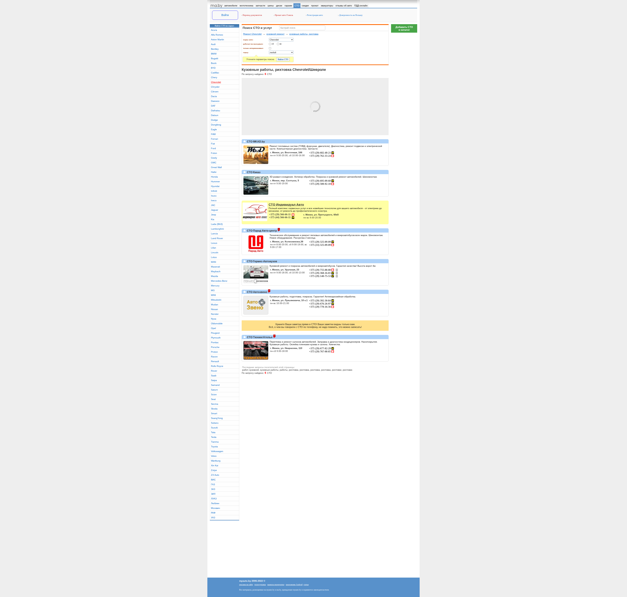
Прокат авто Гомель (283, 15)
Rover (214, 370)
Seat (213, 399)
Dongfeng (216, 124)
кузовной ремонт (275, 34)
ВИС (213, 479)
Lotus (214, 257)
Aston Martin (217, 39)
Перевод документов (252, 15)
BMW (214, 53)
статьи (306, 584)
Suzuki (214, 427)
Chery (214, 77)
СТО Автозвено (256, 292)
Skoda (214, 408)
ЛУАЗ (214, 498)
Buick (214, 63)
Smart (214, 413)
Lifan (213, 247)
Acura (214, 30)
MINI (213, 295)
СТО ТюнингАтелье (259, 337)
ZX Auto (215, 475)
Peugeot (215, 333)
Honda (214, 176)
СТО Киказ (253, 172)
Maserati (215, 266)
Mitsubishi (216, 299)
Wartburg (215, 460)
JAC (213, 205)
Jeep (213, 214)
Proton (214, 352)
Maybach (215, 271)
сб (273, 44)
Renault (215, 361)
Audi (213, 44)
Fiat (213, 143)
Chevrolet (216, 82)
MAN (213, 262)
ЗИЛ (213, 494)
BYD (213, 68)
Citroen (214, 91)
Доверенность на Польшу (351, 15)
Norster (215, 314)
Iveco (214, 200)
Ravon (214, 356)
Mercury (215, 285)
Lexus (214, 243)
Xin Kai (214, 465)
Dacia (214, 96)
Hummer (215, 181)
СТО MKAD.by (255, 141)
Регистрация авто (314, 15)
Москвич (215, 508)
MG (213, 290)
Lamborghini (217, 229)
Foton (214, 153)
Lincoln (214, 252)
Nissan (214, 309)
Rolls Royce (217, 366)
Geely (214, 158)
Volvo (214, 456)
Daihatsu (215, 110)
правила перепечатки (275, 584)
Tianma (215, 441)
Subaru (214, 423)
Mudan (214, 304)
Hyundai (215, 186)
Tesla (213, 437)
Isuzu (214, 195)
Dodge (214, 120)
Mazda (214, 276)
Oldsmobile (217, 323)
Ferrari (214, 139)
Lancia (214, 233)
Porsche (215, 347)
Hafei (213, 172)
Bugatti (214, 58)
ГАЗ (213, 484)
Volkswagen (217, 451)
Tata (213, 432)
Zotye (214, 470)
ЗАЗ (213, 489)
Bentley (215, 49)
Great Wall (216, 167)
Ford (213, 148)
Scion (214, 394)
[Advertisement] (404, 83)
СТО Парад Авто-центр (261, 230)
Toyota (214, 446)
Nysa (213, 318)
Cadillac (215, 72)
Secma (214, 404)
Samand (215, 385)
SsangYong (217, 418)
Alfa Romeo (217, 34)
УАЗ (213, 517)
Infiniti (214, 191)
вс (281, 44)
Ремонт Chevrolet (252, 34)
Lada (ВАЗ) (217, 224)
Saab (213, 375)
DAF (213, 105)
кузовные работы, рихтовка (303, 34)
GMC (213, 162)
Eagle (214, 129)
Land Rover (217, 238)
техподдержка (260, 584)
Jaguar (214, 210)
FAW (213, 134)
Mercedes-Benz (219, 281)
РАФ (213, 512)
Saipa (214, 380)
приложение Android (294, 584)
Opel (213, 328)
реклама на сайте (246, 584)
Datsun (214, 115)
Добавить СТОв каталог (404, 28)
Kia (212, 219)
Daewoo (215, 101)
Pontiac (215, 342)
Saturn (214, 389)
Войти (225, 15)
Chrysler (215, 87)
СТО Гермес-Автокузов (261, 261)
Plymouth (216, 337)
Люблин (215, 503)
